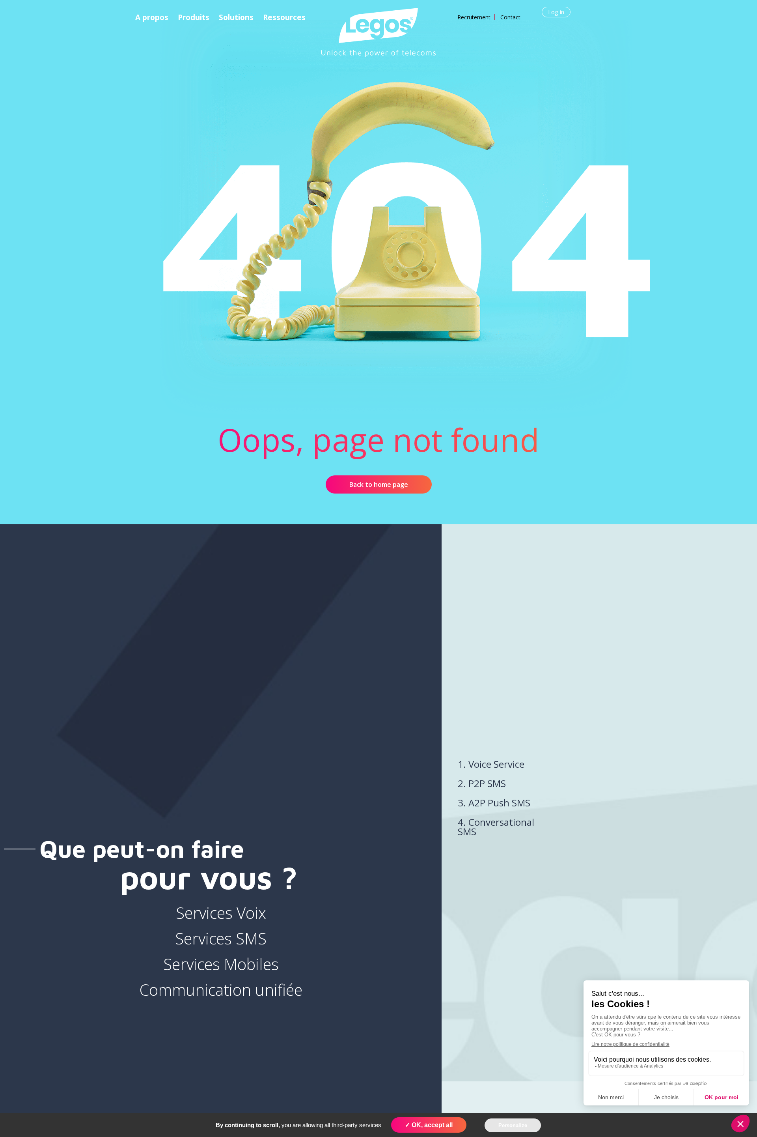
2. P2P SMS (482, 783)
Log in (556, 12)
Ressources (284, 17)
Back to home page (378, 484)
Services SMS (221, 938)
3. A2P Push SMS (494, 802)
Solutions (236, 17)
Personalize (512, 1125)
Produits (193, 17)
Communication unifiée (221, 989)
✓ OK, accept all (429, 1125)
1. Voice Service (491, 763)
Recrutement (473, 17)
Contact (510, 17)
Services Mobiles (221, 964)
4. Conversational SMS (496, 826)
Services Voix (221, 913)
